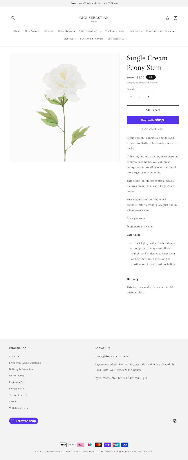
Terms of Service (18, 395)
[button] (13, 18)
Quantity (131, 89)
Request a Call (17, 382)
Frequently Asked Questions (25, 362)
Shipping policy (123, 451)
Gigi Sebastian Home (52, 451)
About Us (14, 356)
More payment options (153, 129)
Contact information (143, 451)
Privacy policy (88, 451)
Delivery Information (21, 369)
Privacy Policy (17, 388)
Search (13, 401)
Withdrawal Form (19, 408)
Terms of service (105, 451)
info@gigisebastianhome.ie (112, 356)
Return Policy (16, 375)
